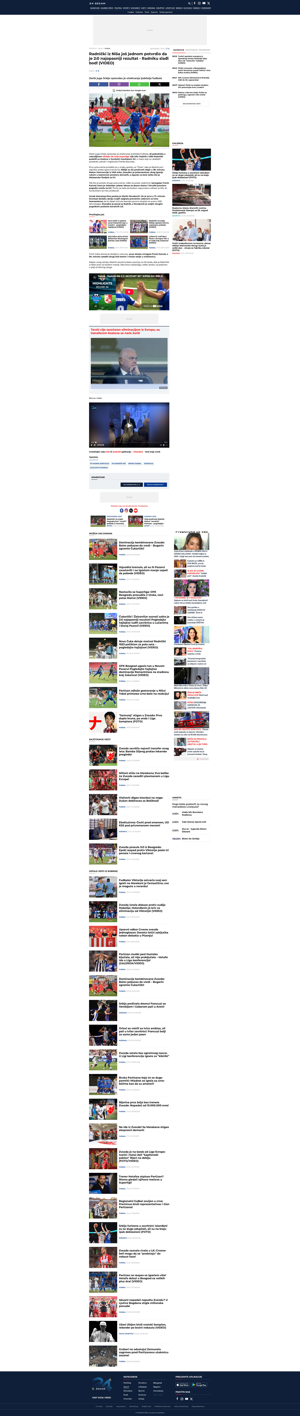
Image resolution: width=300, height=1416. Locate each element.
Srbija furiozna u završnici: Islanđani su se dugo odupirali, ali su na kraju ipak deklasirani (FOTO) (190, 175)
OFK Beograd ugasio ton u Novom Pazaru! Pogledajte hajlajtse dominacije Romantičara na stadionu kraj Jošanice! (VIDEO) (144, 671)
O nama (99, 1406)
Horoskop (206, 8)
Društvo (160, 8)
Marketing (133, 1406)
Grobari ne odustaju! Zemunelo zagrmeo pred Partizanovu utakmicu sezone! (143, 1352)
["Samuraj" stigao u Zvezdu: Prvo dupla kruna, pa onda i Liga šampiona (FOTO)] (103, 722)
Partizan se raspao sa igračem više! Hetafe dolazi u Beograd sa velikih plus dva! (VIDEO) (142, 1278)
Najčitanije (192, 50)
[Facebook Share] (98, 84)
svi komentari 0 (132, 485)
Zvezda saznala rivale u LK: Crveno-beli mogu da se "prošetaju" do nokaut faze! (142, 1253)
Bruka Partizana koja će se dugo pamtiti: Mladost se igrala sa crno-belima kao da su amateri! (142, 1080)
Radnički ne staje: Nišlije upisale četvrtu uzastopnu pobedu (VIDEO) (159, 224)
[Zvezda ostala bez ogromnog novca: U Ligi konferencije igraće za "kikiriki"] (103, 1059)
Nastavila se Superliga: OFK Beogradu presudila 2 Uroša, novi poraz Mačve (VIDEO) (141, 595)
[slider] (129, 442)
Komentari (204, 50)
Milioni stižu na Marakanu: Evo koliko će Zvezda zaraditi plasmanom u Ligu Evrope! (144, 776)
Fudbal (131, 12)
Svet (143, 8)
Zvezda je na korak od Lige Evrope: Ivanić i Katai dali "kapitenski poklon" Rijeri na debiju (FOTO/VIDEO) (142, 1156)
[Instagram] (199, 3)
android (117, 451)
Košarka (139, 12)
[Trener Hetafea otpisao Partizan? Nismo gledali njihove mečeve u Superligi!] (103, 1183)
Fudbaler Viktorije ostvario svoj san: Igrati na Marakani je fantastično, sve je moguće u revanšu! (144, 883)
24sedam (138, 451)
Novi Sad (157, 1394)
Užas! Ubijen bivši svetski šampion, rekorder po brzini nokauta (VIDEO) (142, 1326)
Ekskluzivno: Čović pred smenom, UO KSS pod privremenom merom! (144, 824)
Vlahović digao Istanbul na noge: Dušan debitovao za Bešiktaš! (141, 799)
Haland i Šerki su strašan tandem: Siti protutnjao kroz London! (193, 86)
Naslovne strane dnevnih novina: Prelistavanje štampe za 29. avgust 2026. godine (190, 210)
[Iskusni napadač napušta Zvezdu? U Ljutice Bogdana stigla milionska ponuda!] (103, 1306)
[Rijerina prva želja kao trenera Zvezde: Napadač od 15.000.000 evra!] (103, 1109)
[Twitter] (208, 3)
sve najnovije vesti (192, 104)
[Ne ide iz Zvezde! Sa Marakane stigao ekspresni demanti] (103, 1133)
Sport (126, 8)
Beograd (157, 1382)
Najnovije (94, 8)
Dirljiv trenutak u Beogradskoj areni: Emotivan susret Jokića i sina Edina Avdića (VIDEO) (194, 70)
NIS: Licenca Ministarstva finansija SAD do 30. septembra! (193, 79)
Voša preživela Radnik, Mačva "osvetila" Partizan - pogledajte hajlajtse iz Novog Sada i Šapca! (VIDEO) (155, 521)
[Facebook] (194, 3)
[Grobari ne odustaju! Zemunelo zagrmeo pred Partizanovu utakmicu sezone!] (103, 1356)
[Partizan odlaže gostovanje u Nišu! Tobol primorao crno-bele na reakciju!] (103, 697)
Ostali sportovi (165, 12)
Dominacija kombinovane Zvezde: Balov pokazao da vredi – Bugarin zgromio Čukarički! (142, 545)
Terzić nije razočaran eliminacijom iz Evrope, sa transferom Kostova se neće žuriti (125, 331)
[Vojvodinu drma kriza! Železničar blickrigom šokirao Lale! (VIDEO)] (98, 242)
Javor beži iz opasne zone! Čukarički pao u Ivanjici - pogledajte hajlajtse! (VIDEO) (118, 224)
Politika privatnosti (163, 1406)
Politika (118, 8)
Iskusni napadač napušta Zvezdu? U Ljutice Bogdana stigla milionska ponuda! (143, 1303)
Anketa (176, 797)
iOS (108, 451)
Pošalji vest (146, 1406)
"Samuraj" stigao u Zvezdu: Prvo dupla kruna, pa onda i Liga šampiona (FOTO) (140, 718)
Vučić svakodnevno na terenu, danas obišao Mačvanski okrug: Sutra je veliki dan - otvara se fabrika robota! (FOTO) (191, 247)
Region (157, 1386)
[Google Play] (199, 1384)
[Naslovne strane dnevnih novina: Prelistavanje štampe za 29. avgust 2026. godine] (191, 195)
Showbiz (135, 8)
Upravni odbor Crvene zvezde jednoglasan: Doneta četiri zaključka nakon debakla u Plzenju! (143, 932)
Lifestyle (170, 8)
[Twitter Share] (159, 84)
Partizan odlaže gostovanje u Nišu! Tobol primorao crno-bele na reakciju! (144, 692)
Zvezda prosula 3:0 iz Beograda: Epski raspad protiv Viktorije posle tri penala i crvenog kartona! (144, 850)
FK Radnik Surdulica (99, 463)
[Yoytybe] (204, 3)
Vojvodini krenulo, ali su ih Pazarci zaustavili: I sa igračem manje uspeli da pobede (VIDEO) (143, 570)
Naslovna (92, 48)
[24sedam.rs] (97, 3)
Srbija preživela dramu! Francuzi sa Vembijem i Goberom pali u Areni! (142, 1005)
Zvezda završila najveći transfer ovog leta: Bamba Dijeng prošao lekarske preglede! (144, 751)
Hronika (151, 8)
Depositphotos (198, 1406)
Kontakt (109, 1406)
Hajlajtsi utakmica (99, 468)
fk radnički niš (119, 463)
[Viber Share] (119, 84)
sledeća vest (150, 516)
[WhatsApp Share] (139, 84)
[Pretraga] (189, 3)
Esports (154, 12)
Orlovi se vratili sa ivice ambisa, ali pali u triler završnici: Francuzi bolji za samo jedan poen (142, 1031)
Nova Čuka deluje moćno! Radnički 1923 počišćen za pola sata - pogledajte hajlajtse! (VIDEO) (142, 644)
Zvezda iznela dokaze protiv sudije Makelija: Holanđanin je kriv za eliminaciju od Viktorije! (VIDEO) (142, 908)
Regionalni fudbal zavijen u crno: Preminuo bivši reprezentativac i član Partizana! (144, 1204)
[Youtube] (135, 510)
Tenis (147, 12)
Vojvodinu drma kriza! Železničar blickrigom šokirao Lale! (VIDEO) (118, 239)
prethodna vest (114, 516)
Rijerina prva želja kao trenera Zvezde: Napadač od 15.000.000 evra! (144, 1104)
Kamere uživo (107, 8)
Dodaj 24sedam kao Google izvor (131, 90)
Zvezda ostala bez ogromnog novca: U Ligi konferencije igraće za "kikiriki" (144, 1055)
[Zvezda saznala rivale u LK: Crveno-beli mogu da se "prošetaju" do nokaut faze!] (103, 1257)
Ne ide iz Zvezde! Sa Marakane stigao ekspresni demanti (144, 1129)
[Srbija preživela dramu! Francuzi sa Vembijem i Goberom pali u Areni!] (103, 1010)
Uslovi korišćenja (181, 1406)
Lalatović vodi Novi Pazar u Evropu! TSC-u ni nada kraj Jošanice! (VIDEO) (159, 240)
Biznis (179, 8)
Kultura (188, 8)
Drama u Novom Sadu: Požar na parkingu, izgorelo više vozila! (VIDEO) (192, 94)
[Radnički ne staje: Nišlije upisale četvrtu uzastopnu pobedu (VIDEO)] (139, 226)
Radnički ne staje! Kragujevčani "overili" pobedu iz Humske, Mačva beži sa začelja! (117, 521)
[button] (129, 425)
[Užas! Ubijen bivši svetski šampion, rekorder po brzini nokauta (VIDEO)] (103, 1331)
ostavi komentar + (155, 485)
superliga (148, 463)
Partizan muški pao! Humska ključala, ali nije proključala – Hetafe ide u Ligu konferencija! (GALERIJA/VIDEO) (143, 959)
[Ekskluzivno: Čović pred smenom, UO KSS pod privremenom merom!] (103, 829)
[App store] (183, 1384)
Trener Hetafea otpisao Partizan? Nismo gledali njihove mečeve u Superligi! (141, 1179)
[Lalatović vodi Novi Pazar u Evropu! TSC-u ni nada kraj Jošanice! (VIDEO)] (139, 242)
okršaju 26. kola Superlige (116, 156)
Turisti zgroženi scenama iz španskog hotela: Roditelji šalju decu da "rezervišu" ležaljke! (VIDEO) (192, 59)
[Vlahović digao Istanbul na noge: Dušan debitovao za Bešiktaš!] (103, 804)
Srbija (196, 8)
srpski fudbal (134, 463)
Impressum (121, 1406)
